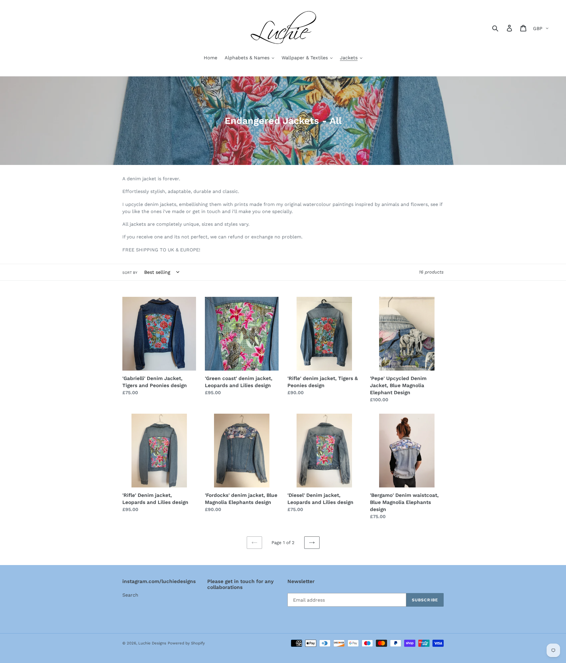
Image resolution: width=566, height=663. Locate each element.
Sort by (129, 273)
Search (130, 595)
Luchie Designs (152, 643)
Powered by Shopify (186, 643)
